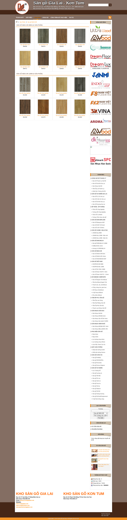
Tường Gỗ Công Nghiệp (99, 212)
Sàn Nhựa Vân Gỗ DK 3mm (100, 318)
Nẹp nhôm (95, 336)
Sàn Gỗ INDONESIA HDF (99, 259)
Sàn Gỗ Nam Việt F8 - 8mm (100, 272)
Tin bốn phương (97, 429)
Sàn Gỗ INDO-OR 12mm (99, 256)
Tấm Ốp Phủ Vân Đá (98, 305)
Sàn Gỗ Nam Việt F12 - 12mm (101, 274)
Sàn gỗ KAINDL (97, 357)
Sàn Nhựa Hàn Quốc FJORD (100, 321)
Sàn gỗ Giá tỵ (96, 386)
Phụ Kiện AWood (97, 295)
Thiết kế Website (105, 514)
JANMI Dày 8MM (97, 233)
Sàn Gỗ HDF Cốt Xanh (99, 225)
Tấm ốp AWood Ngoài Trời (100, 282)
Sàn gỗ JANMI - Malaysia (100, 230)
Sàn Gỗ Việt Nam (97, 261)
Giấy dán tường (97, 347)
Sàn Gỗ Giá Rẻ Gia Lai (99, 183)
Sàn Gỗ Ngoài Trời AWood (100, 279)
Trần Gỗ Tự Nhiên (97, 214)
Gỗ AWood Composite (99, 277)
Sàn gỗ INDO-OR (32, 22)
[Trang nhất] (16, 22)
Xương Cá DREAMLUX (99, 248)
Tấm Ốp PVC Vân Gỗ (98, 297)
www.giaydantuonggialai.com (24, 507)
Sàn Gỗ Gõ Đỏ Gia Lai (99, 201)
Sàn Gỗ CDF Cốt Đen (98, 227)
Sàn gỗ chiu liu (97, 383)
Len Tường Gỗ (97, 370)
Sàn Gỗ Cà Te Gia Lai (98, 196)
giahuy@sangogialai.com (27, 500)
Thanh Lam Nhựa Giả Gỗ (99, 308)
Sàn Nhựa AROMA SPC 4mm (100, 326)
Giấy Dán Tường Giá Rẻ (99, 191)
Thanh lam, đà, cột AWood (100, 285)
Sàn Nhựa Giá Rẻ (97, 186)
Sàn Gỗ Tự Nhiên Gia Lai (99, 194)
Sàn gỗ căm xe (97, 381)
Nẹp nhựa (95, 334)
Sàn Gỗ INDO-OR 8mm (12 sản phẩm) (29, 25)
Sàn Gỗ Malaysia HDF (99, 222)
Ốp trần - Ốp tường (98, 207)
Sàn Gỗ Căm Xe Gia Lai (99, 199)
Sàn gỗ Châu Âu (97, 355)
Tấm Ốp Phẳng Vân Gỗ (99, 303)
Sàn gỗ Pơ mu (96, 378)
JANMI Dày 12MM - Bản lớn (100, 238)
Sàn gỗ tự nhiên (97, 368)
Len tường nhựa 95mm (99, 342)
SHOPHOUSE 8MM (98, 264)
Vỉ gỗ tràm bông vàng (98, 399)
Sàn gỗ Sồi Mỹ (96, 375)
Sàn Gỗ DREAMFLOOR (98, 219)
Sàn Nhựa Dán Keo (98, 310)
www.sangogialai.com (22, 503)
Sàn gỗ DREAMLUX (98, 240)
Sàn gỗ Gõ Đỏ (96, 391)
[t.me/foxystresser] (22, 7)
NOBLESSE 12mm (98, 246)
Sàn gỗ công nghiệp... (25, 93)
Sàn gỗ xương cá (97, 373)
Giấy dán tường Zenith (99, 349)
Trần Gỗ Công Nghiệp (98, 209)
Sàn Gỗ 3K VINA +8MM (99, 269)
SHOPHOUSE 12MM (98, 266)
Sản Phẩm (22, 22)
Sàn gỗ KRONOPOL (98, 360)
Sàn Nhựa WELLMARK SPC (100, 329)
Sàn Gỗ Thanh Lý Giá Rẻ (99, 181)
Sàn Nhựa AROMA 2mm (99, 316)
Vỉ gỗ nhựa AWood (98, 292)
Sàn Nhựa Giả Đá (97, 313)
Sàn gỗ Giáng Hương (98, 393)
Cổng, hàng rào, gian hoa (99, 287)
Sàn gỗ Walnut (97, 388)
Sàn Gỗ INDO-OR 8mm (99, 253)
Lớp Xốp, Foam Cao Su (99, 344)
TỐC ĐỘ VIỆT (105, 515)
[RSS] (110, 17)
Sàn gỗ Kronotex (97, 362)
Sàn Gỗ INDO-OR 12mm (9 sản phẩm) (29, 73)
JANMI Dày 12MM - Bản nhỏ (100, 235)
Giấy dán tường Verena (99, 352)
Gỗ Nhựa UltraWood (98, 290)
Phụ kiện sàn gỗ (97, 331)
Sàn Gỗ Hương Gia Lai (99, 204)
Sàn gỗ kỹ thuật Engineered (100, 396)
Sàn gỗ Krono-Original (99, 365)
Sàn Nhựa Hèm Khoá (98, 323)
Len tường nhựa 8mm (98, 339)
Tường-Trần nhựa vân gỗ (99, 217)
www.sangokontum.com (23, 505)
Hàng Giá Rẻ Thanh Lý (99, 178)
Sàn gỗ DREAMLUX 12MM (100, 243)
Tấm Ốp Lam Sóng (98, 300)
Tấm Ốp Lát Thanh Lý (98, 188)
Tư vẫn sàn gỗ (96, 426)
